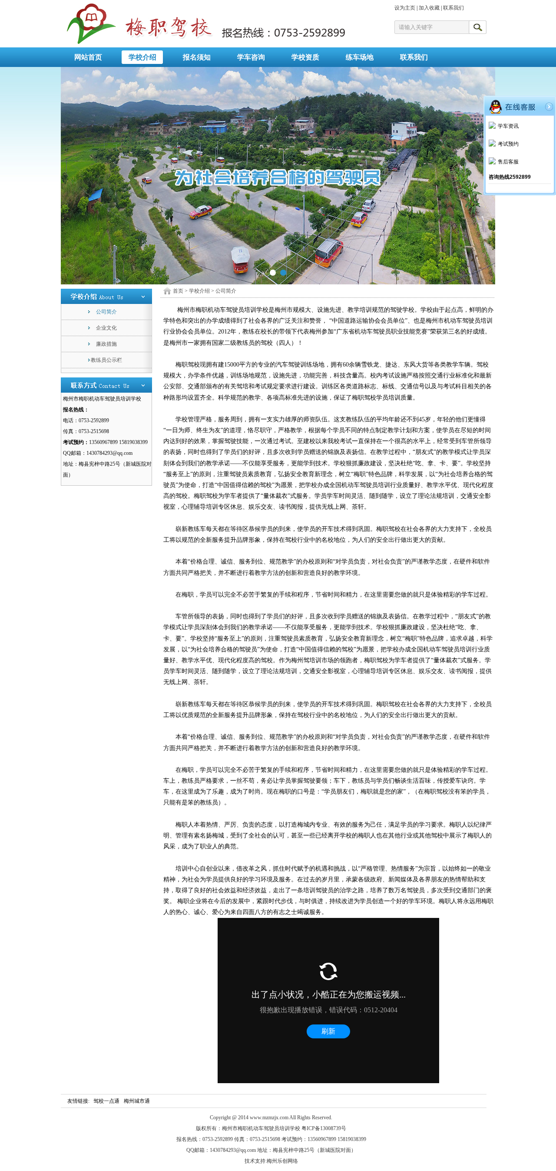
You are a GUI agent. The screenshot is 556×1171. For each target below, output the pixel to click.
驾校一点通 (106, 1101)
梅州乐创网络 (282, 1161)
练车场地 (360, 57)
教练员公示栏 (106, 360)
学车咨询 (251, 57)
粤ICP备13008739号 (323, 1128)
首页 (178, 291)
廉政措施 (106, 344)
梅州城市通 (137, 1101)
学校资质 (305, 57)
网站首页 (88, 57)
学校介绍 (142, 57)
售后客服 (508, 162)
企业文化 (106, 328)
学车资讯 (508, 126)
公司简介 (106, 312)
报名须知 (197, 57)
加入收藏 (429, 8)
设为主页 (404, 8)
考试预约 (508, 144)
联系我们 (453, 8)
